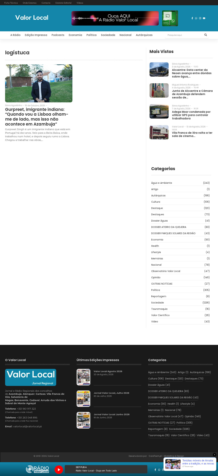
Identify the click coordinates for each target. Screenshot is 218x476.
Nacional (125, 35)
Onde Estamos (29, 3)
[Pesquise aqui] (206, 35)
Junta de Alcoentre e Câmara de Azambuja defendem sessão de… (192, 94)
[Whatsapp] (196, 18)
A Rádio (15, 35)
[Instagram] (200, 18)
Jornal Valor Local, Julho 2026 (111, 393)
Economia (75, 35)
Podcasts (58, 35)
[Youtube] (204, 18)
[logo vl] (32, 17)
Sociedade (108, 35)
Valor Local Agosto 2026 (108, 371)
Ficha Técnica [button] (11, 3)
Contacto (46, 3)
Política (92, 35)
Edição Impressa (36, 35)
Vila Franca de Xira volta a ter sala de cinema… (192, 134)
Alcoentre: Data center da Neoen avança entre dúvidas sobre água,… (192, 73)
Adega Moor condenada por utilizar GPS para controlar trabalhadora (191, 115)
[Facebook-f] (192, 18)
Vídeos (80, 3)
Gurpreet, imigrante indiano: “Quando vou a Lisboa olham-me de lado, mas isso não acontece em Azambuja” (36, 117)
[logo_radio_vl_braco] (37, 469)
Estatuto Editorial (64, 3)
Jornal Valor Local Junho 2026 (112, 414)
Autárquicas (144, 35)
